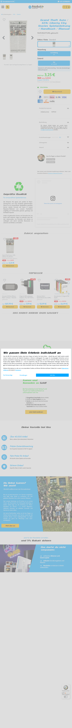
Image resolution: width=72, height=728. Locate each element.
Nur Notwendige (7, 375)
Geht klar (52, 375)
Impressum (18, 370)
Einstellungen (23, 375)
